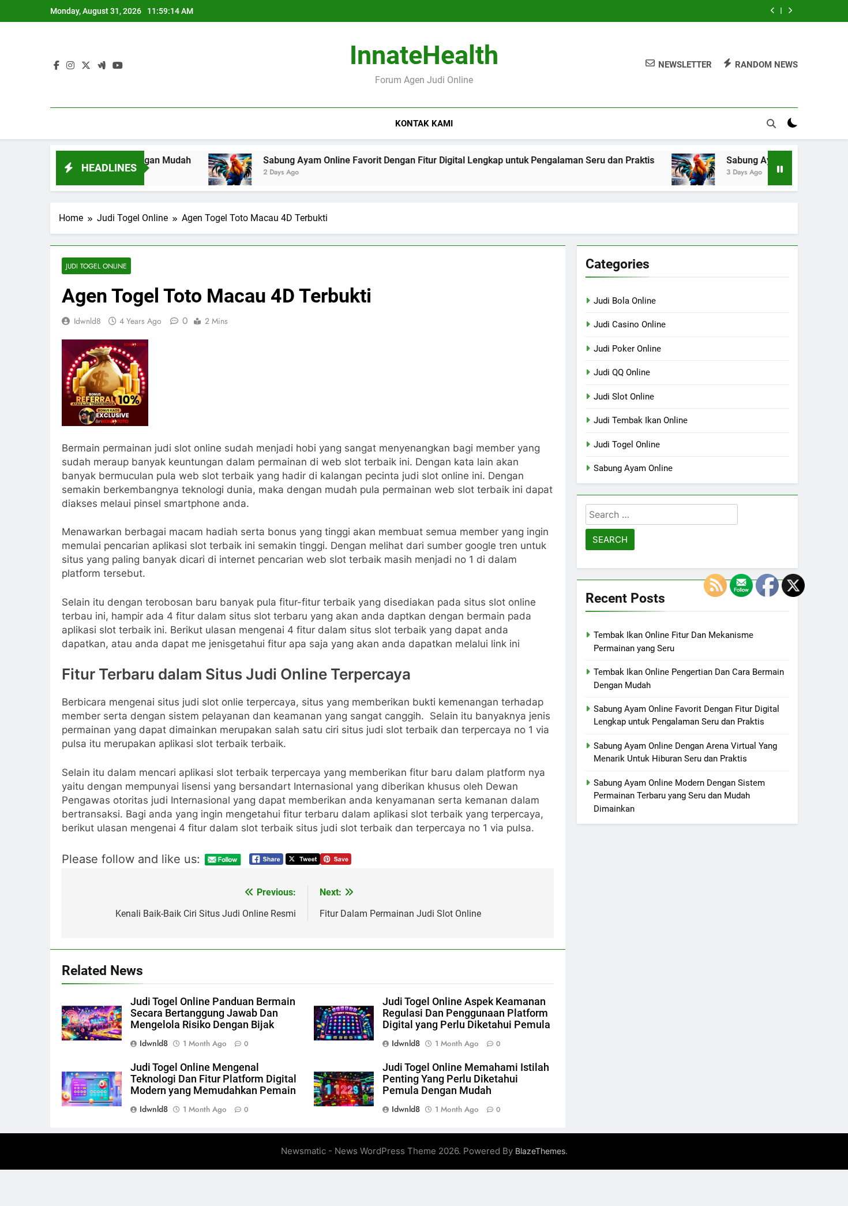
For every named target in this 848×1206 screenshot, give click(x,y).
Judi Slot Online (624, 396)
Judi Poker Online (627, 348)
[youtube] (117, 65)
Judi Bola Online (625, 301)
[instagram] (70, 65)
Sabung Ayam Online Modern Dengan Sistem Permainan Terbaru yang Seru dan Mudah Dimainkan (679, 796)
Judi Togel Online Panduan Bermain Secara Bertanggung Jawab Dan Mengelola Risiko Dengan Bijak (212, 1013)
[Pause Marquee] (780, 168)
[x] (86, 65)
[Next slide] (790, 11)
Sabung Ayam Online (633, 468)
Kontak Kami (424, 123)
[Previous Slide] (773, 11)
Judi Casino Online (630, 324)
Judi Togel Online (96, 266)
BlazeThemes (540, 1151)
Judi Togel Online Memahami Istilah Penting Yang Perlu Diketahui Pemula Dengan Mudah (465, 1079)
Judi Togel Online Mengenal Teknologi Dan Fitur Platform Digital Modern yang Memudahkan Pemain (213, 1079)
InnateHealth (424, 55)
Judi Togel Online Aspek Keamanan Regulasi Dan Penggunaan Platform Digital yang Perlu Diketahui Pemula (466, 1013)
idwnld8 (87, 321)
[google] (101, 65)
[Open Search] (771, 123)
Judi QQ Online (622, 372)
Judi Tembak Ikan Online (641, 420)
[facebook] (56, 65)
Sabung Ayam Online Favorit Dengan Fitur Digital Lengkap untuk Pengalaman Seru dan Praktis (420, 160)
